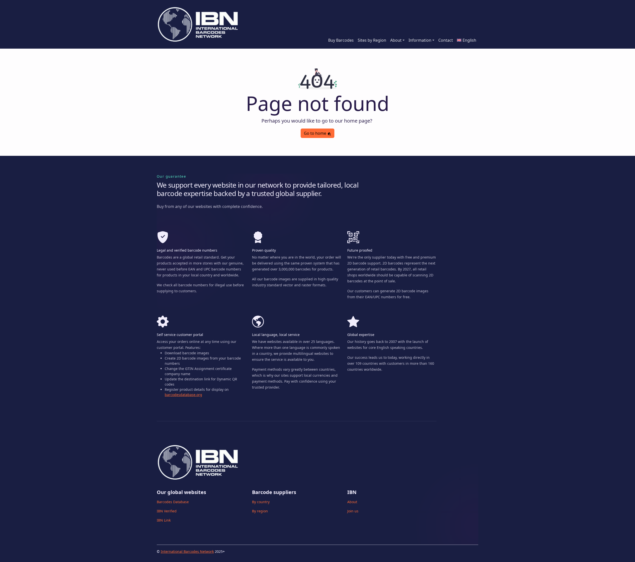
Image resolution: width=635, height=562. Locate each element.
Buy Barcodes (341, 40)
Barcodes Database (173, 501)
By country (261, 501)
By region (260, 511)
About (352, 501)
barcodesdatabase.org (183, 394)
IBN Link (164, 520)
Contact (445, 40)
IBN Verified (167, 511)
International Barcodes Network (187, 551)
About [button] (396, 40)
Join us (352, 511)
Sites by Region (372, 40)
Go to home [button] (315, 133)
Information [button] (420, 40)
